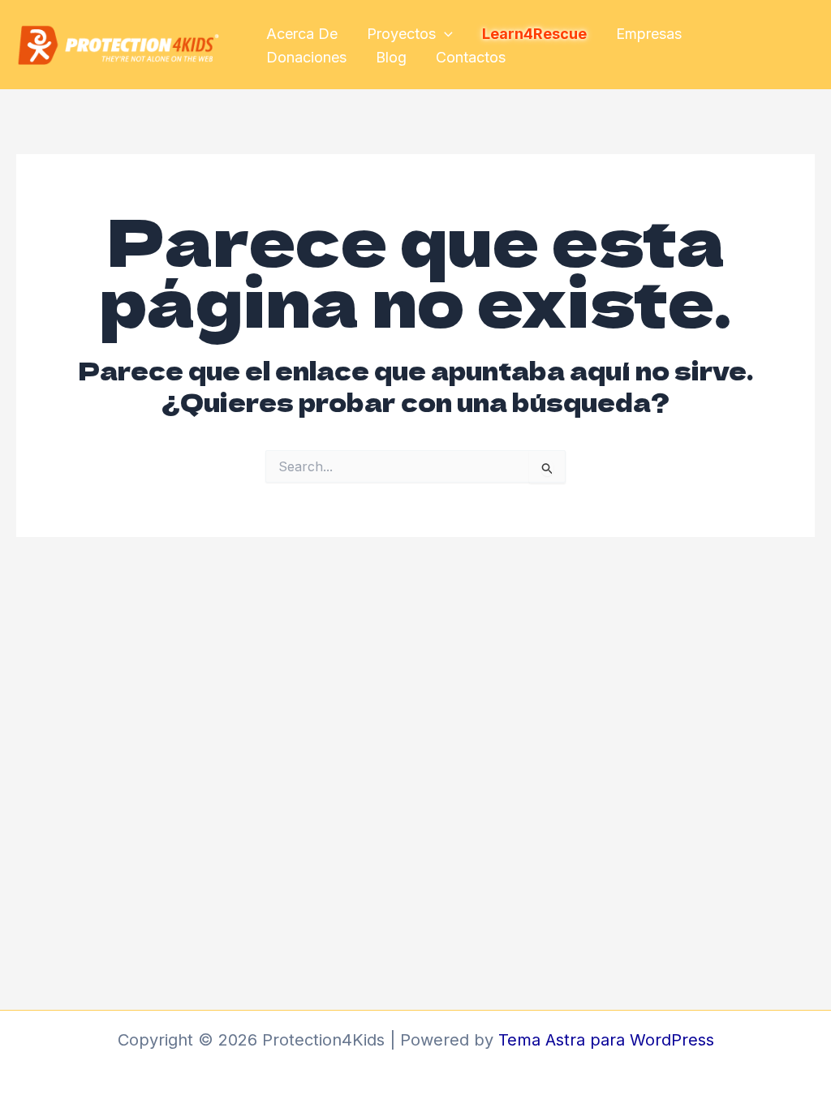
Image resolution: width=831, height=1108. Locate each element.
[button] (444, 34)
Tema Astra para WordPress (606, 1040)
